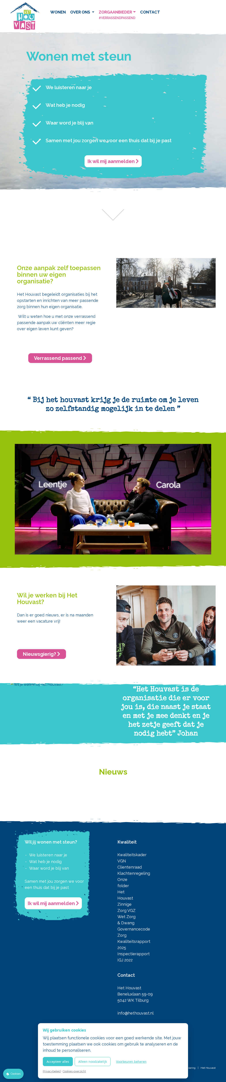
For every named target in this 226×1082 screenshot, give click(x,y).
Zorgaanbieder (117, 15)
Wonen (58, 12)
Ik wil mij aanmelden (111, 161)
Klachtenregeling (133, 873)
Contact (150, 12)
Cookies (16, 1073)
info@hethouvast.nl (135, 1013)
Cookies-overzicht (74, 1071)
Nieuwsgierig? (40, 654)
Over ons (80, 12)
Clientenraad (129, 867)
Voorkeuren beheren (131, 1061)
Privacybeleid (52, 1071)
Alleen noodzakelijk (92, 1061)
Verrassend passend (58, 358)
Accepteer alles (58, 1061)
